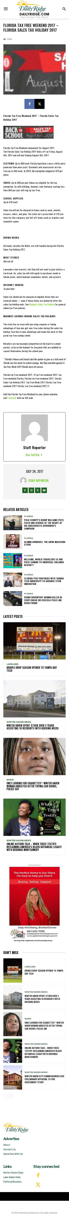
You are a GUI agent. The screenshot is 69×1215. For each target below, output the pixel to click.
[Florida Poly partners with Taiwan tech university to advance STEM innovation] (12, 579)
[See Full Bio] (42, 454)
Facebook (12, 398)
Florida (28, 516)
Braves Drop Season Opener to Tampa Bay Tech (32, 669)
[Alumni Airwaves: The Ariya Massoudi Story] (12, 541)
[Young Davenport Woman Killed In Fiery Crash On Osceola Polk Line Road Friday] (12, 598)
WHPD (10, 780)
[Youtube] (44, 490)
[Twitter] (38, 1185)
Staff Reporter (38, 480)
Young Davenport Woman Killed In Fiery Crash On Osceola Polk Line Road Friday (43, 600)
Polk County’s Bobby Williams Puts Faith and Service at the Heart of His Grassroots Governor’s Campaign (44, 524)
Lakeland (12, 664)
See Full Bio (33, 455)
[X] (39, 104)
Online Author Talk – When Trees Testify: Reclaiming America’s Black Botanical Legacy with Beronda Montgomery (34, 847)
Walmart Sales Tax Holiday (41, 304)
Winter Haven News (19, 722)
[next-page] (11, 1096)
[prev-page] (5, 1096)
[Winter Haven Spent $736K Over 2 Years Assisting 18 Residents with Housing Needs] (34, 698)
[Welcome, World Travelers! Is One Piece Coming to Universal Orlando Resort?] (12, 560)
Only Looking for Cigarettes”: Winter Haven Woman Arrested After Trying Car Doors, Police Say (33, 786)
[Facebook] (29, 104)
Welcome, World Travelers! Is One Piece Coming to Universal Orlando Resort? (44, 562)
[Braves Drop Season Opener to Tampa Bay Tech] (34, 641)
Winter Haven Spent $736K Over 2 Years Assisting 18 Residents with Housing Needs (33, 726)
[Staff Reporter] (24, 480)
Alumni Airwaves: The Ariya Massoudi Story (44, 543)
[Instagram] (31, 490)
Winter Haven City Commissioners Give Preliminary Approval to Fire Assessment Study (44, 1079)
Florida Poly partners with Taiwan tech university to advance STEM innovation (44, 581)
